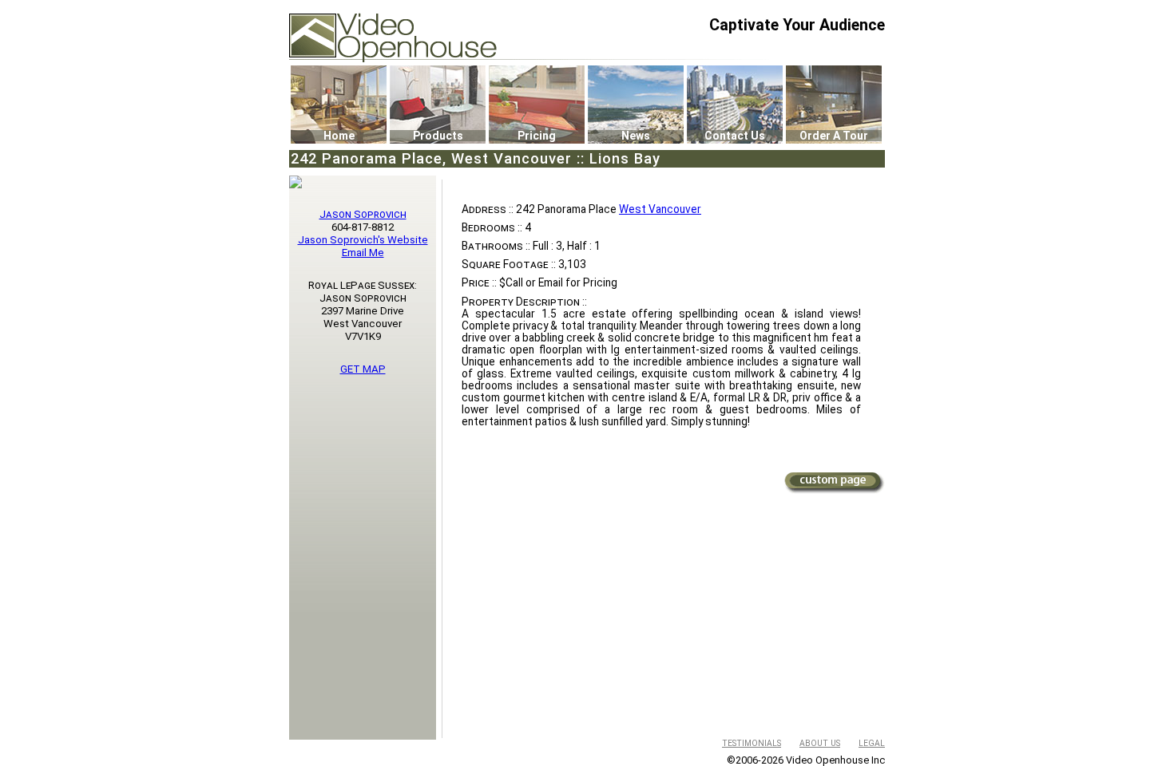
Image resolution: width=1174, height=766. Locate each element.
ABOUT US (819, 743)
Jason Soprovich (363, 214)
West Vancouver (660, 209)
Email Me (363, 253)
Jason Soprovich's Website (363, 240)
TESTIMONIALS (751, 743)
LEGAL (872, 743)
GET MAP (363, 369)
